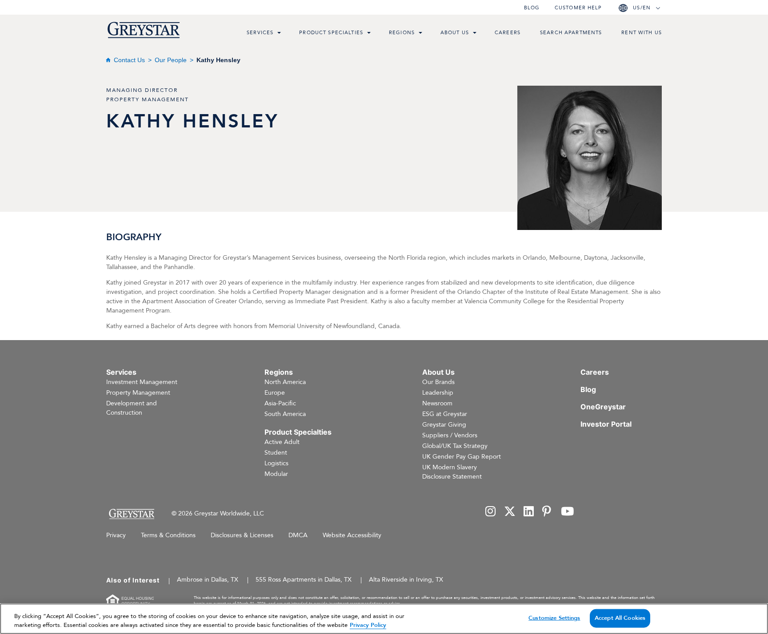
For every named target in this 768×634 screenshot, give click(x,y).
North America (285, 382)
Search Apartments (571, 32)
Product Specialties (331, 32)
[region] (384, 618)
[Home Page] (131, 514)
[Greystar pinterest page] (547, 512)
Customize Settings (554, 618)
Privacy (116, 535)
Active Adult (282, 442)
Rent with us (641, 32)
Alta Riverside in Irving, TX (406, 579)
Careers (507, 32)
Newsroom (437, 403)
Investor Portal (606, 424)
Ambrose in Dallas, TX (207, 579)
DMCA (298, 535)
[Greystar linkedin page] (529, 512)
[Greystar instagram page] (490, 512)
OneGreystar (603, 406)
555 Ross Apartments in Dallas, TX (304, 579)
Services (260, 32)
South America (285, 414)
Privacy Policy (368, 625)
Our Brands (438, 382)
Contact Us (129, 60)
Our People (171, 60)
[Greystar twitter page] (510, 512)
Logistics (276, 463)
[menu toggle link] (279, 34)
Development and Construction (131, 408)
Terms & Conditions (168, 535)
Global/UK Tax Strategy (455, 446)
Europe (274, 392)
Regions (402, 32)
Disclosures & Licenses (242, 535)
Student (275, 452)
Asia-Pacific (280, 403)
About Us (454, 32)
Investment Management (141, 382)
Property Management (138, 392)
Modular (276, 474)
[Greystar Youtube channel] (567, 512)
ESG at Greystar (444, 414)
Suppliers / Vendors (449, 435)
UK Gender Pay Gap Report (461, 456)
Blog (532, 7)
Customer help (578, 7)
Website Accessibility (352, 535)
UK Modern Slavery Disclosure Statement (452, 472)
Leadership (437, 392)
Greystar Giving (444, 424)
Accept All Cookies (620, 618)
